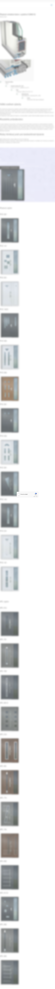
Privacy (34, 496)
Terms (36, 496)
